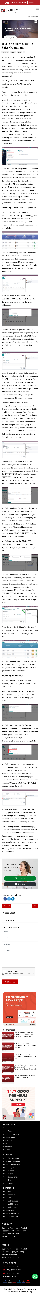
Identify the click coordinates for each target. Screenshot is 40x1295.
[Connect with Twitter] (10, 1281)
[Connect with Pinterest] (14, 1281)
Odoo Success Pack (11, 1134)
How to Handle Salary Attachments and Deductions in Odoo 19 (26, 1056)
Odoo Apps (7, 1131)
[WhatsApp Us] (35, 1276)
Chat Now (21, 884)
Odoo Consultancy (10, 1177)
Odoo (5, 1128)
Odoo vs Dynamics (10, 1201)
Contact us (7, 1140)
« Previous (6, 906)
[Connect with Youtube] (28, 1281)
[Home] (10, 12)
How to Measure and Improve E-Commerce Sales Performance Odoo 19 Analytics (26, 1067)
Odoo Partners (9, 1137)
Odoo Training (8, 1180)
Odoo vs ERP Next (10, 1204)
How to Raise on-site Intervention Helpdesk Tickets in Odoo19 (26, 1045)
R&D (5, 1143)
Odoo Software (9, 1195)
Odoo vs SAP (8, 1198)
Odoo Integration (10, 1167)
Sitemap (6, 1150)
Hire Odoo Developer (11, 1161)
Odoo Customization (11, 1158)
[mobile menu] (37, 8)
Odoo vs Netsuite (10, 1207)
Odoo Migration (9, 1174)
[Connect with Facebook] (5, 1281)
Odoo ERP (7, 1191)
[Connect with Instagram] (23, 1281)
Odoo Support (8, 1171)
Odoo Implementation (11, 1164)
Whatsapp (21, 878)
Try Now (31, 2)
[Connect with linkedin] (19, 1281)
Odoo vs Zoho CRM (10, 1216)
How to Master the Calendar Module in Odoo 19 (24, 1077)
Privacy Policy (26, 1292)
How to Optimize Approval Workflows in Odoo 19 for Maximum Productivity (23, 1035)
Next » (35, 906)
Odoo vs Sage (8, 1210)
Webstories (7, 1147)
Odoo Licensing (9, 1183)
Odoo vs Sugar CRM (11, 1213)
